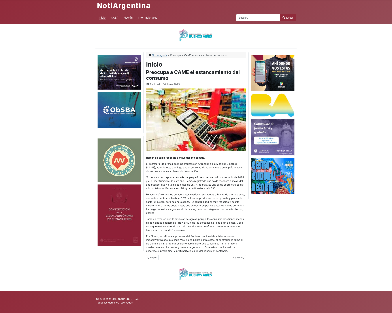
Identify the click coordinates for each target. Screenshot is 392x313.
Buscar (289, 17)
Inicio (102, 17)
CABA (114, 17)
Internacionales (147, 17)
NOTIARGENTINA (128, 298)
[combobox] (258, 17)
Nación (128, 17)
